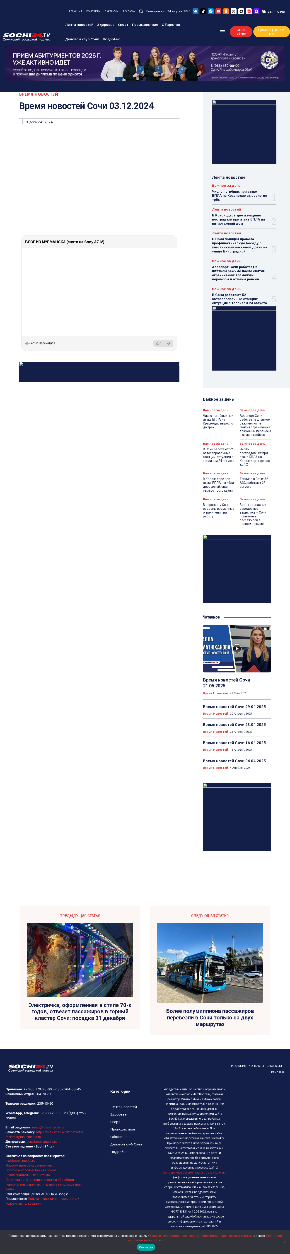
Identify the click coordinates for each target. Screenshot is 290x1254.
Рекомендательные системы (28, 1175)
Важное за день (226, 185)
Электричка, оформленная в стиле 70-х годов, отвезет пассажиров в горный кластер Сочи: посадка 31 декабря (80, 1011)
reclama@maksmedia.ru (23, 1137)
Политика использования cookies (30, 1170)
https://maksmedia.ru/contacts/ (59, 1132)
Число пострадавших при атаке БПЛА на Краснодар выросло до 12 (255, 456)
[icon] (195, 11)
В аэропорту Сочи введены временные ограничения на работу (218, 510)
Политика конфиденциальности (52, 1199)
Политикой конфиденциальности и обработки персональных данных (201, 1235)
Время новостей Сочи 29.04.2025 (234, 706)
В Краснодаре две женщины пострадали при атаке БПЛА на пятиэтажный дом (238, 219)
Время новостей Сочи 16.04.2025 (234, 742)
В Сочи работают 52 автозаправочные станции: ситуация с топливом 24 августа (239, 299)
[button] (140, 11)
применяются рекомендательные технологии (194, 1172)
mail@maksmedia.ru (20, 1160)
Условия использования (23, 1203)
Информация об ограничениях (29, 1165)
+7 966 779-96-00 (38, 1089)
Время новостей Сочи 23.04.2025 (234, 724)
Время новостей (38, 94)
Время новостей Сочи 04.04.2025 (234, 761)
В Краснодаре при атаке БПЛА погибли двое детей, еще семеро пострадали (218, 484)
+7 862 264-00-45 (67, 1089)
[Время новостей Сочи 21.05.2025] (237, 648)
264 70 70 (43, 1094)
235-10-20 (45, 1103)
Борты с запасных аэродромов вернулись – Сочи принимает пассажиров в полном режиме (253, 514)
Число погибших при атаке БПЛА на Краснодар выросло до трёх (239, 195)
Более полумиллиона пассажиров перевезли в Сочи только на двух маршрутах (210, 1017)
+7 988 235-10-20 (54, 1113)
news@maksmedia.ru (48, 1127)
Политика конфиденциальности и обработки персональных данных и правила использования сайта (43, 1184)
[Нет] (284, 1242)
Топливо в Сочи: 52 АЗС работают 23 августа (254, 482)
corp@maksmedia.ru (42, 1141)
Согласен (146, 1247)
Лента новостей (226, 209)
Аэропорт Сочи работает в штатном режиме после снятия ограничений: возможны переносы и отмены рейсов (238, 273)
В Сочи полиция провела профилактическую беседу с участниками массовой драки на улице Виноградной (239, 245)
